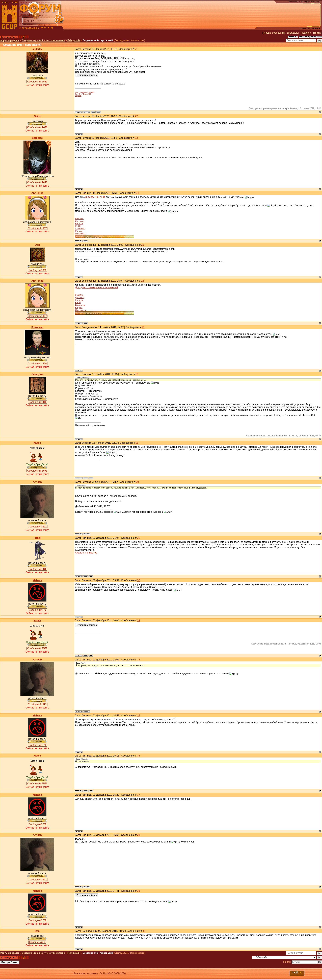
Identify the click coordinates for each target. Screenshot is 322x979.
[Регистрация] (29, 28)
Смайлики (80, 228)
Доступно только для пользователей (96, 287)
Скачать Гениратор (86, 552)
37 (138, 794)
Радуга (78, 231)
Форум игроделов (9, 40)
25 (142, 244)
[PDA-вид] (48, 28)
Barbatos (37, 138)
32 (138, 580)
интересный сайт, (95, 197)
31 (138, 538)
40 (144, 931)
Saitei (37, 116)
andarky (37, 49)
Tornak (37, 538)
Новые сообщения (274, 32)
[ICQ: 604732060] (91, 576)
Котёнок (79, 223)
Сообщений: (37, 81)
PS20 (77, 226)
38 (138, 835)
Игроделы (293, 32)
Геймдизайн (73, 40)
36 (138, 755)
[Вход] (38, 28)
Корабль (79, 218)
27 (143, 327)
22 (136, 116)
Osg (37, 244)
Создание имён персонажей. (98, 40)
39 (138, 890)
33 (138, 620)
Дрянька (79, 221)
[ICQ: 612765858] (98, 112)
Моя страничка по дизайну (84, 92)
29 (137, 442)
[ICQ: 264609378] (91, 478)
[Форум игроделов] (20, 28)
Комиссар (37, 327)
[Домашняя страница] (93, 112)
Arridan (37, 482)
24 (137, 193)
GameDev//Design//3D (83, 94)
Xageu (37, 442)
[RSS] (52, 28)
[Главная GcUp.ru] (9, 28)
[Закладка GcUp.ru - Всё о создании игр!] (45, 28)
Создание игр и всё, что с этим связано (43, 40)
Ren (37, 931)
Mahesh (37, 580)
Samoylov (37, 374)
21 (136, 49)
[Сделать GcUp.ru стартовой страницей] (42, 28)
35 (138, 715)
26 (142, 280)
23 (136, 138)
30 (137, 482)
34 (138, 659)
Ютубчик (78, 96)
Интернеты (80, 233)
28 (137, 374)
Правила (306, 32)
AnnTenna (37, 193)
